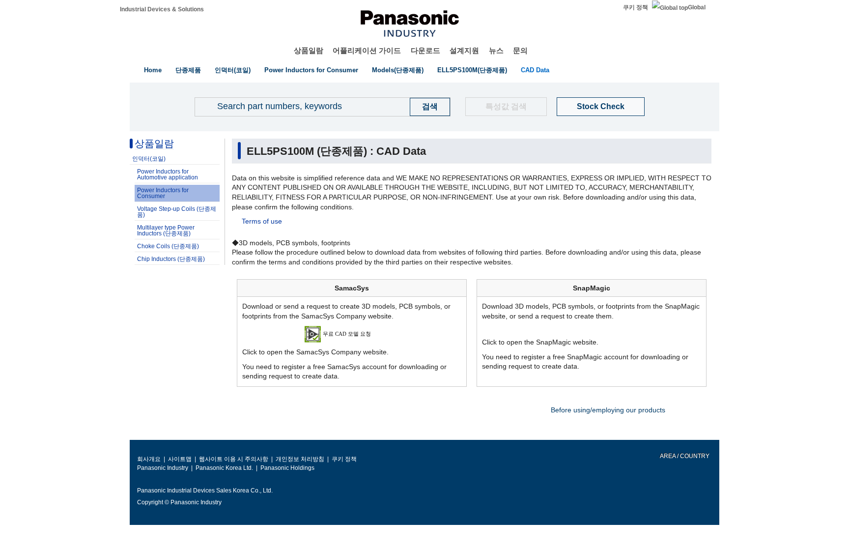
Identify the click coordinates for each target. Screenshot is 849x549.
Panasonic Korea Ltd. (224, 467)
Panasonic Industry (162, 467)
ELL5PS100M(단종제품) (472, 70)
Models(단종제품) (398, 70)
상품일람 (308, 50)
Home (153, 70)
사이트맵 (180, 459)
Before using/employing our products (608, 410)
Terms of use (262, 221)
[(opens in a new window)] (352, 334)
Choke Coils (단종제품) (168, 246)
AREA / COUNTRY (684, 456)
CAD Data (535, 70)
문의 (520, 50)
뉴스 (496, 50)
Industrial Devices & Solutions (162, 9)
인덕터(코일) (233, 70)
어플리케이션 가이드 (367, 50)
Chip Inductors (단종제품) (171, 259)
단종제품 (188, 70)
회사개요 (149, 459)
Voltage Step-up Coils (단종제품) (176, 211)
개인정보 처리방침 (300, 459)
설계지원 (464, 50)
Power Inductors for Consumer (311, 70)
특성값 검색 (506, 106)
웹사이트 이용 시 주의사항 (233, 459)
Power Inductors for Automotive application (167, 174)
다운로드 (425, 50)
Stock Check (600, 106)
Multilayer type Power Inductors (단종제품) (166, 230)
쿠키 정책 (635, 7)
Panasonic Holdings (287, 467)
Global (697, 7)
